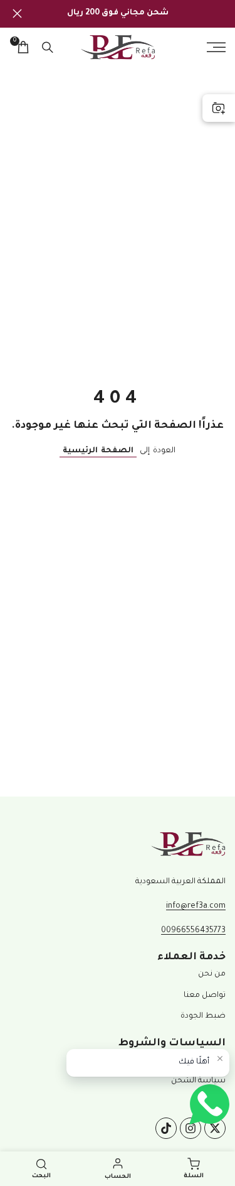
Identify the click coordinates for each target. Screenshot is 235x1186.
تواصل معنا (205, 995)
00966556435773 (193, 931)
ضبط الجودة (203, 1016)
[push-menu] (216, 47)
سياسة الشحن (198, 1081)
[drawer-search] (48, 47)
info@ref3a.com (196, 906)
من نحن (212, 974)
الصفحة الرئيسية (98, 451)
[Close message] (220, 1058)
